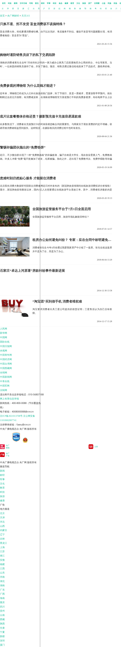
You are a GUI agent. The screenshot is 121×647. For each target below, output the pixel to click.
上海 (2, 547)
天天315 (26, 15)
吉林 (2, 538)
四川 (2, 606)
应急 (115, 3)
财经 (43, 3)
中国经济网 (6, 359)
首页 (4, 3)
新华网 (3, 333)
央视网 (3, 350)
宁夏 (2, 632)
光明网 (3, 372)
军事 (48, 3)
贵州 (2, 610)
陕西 (2, 623)
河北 (2, 521)
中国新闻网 (6, 377)
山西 (2, 526)
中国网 (3, 337)
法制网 (3, 390)
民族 (109, 3)
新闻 (15, 3)
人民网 (3, 328)
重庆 (2, 602)
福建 (2, 564)
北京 (2, 513)
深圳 (2, 640)
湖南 (2, 585)
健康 (66, 3)
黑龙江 (3, 543)
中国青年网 (6, 355)
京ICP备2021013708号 (11, 416)
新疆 (2, 636)
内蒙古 (3, 530)
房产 (90, 3)
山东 (2, 572)
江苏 (2, 551)
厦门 (2, 644)
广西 (2, 593)
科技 (54, 3)
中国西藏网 (6, 368)
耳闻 (31, 3)
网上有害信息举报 (9, 398)
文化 (78, 3)
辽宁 (2, 534)
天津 (2, 517)
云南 (2, 615)
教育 (72, 3)
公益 (103, 3)
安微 (2, 559)
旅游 (84, 3)
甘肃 (2, 627)
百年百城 (23, 3)
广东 (2, 589)
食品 (60, 3)
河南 (2, 576)
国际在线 (4, 342)
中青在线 (4, 381)
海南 (2, 598)
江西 (2, 568)
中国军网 (4, 385)
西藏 (2, 619)
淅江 (2, 555)
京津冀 (96, 3)
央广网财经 (13, 15)
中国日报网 (6, 346)
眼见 (37, 3)
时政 (10, 3)
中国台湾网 (6, 363)
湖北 (2, 581)
